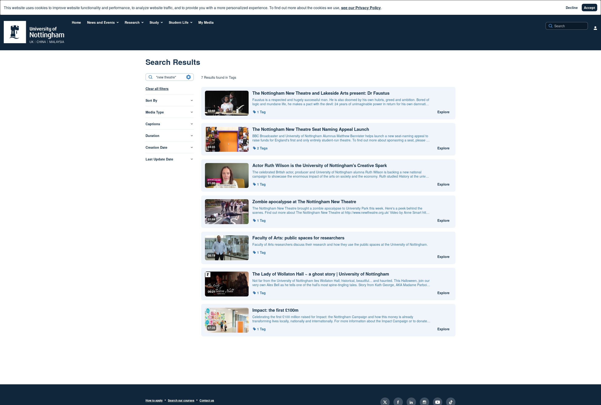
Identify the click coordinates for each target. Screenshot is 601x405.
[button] (259, 112)
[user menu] (595, 28)
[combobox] (169, 77)
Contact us (207, 400)
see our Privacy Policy (361, 7)
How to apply (154, 400)
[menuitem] (76, 22)
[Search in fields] (188, 77)
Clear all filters (157, 88)
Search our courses (181, 400)
